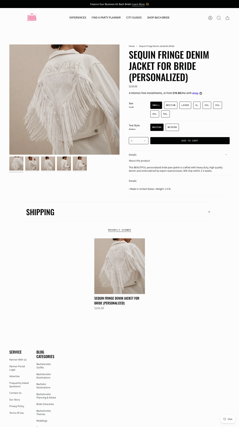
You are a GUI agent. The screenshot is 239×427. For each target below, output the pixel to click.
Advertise (14, 376)
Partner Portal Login (17, 368)
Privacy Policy (16, 406)
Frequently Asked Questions (19, 384)
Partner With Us (18, 359)
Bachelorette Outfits (43, 365)
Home (132, 46)
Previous (9, 99)
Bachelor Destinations (43, 385)
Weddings (41, 420)
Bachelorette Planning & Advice (46, 395)
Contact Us (15, 392)
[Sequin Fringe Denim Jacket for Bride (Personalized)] (119, 266)
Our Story (14, 399)
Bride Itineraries (45, 404)
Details (132, 154)
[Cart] (227, 18)
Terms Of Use (16, 412)
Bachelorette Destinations (43, 375)
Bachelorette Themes (43, 412)
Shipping (40, 211)
